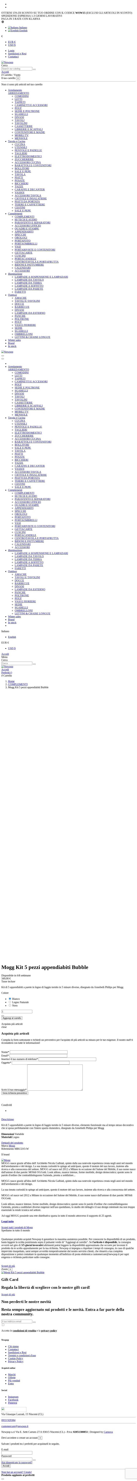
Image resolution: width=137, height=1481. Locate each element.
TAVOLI (19, 120)
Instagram (13, 1396)
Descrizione (7, 1119)
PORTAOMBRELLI (26, 243)
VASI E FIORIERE (25, 325)
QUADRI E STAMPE (27, 228)
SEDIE (18, 328)
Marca (4, 1145)
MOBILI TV (22, 135)
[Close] (2, 358)
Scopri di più (8, 1265)
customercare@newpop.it (14, 1426)
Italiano (23, 27)
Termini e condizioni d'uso (22, 1355)
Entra (11, 1383)
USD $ (12, 45)
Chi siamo (13, 1346)
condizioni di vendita (24, 1330)
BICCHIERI (21, 183)
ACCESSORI (22, 270)
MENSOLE (21, 138)
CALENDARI (23, 267)
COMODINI (22, 96)
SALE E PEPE (23, 171)
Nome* (5, 1052)
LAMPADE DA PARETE (29, 288)
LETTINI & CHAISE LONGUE (32, 337)
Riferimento (8, 1148)
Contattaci (13, 56)
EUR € (12, 41)
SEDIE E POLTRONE (27, 111)
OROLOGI (21, 237)
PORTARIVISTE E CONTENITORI (35, 249)
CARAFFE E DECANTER (30, 189)
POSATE (20, 180)
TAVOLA (20, 174)
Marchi (12, 1374)
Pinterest (12, 1402)
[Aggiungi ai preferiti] (2, 1015)
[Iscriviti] (34, 1322)
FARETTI (20, 291)
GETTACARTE (23, 252)
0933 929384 (8, 1420)
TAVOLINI (21, 123)
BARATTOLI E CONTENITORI (33, 165)
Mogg (12, 1145)
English (23, 30)
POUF (18, 108)
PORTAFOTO (23, 240)
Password (6, 1456)
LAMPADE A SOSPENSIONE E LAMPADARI (41, 276)
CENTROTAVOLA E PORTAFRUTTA (37, 261)
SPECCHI (20, 234)
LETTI (18, 99)
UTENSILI (21, 147)
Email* (5, 1055)
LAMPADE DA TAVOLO (29, 279)
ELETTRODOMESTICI (28, 156)
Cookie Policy (15, 1358)
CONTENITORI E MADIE (30, 132)
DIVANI (19, 117)
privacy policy (49, 1330)
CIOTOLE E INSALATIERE (31, 198)
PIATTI (19, 177)
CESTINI (20, 207)
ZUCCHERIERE (24, 159)
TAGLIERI (21, 153)
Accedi (5, 654)
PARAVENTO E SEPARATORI (32, 222)
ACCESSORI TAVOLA (28, 195)
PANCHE (20, 316)
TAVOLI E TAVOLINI (27, 301)
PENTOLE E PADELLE (28, 150)
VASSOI (19, 192)
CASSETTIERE (24, 126)
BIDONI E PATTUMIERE (29, 264)
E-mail (4, 1449)
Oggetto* (6, 1062)
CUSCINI (20, 255)
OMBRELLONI (24, 334)
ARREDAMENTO (18, 93)
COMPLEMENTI (24, 216)
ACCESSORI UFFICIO (28, 225)
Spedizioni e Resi (17, 53)
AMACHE (21, 298)
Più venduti (14, 1380)
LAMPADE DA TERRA (28, 282)
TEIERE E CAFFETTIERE (30, 204)
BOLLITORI (22, 168)
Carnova (108, 1431)
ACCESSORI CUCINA (28, 162)
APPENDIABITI (24, 231)
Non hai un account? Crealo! (16, 1472)
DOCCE (19, 304)
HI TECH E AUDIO (26, 219)
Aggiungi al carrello (12, 1018)
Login (11, 50)
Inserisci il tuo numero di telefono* (20, 1059)
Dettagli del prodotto (12, 1142)
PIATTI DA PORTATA (27, 201)
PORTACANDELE (25, 258)
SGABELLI (21, 114)
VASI (18, 246)
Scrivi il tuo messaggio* (14, 1089)
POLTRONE (22, 319)
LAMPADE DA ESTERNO (30, 313)
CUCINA (20, 144)
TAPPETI (20, 102)
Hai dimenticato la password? (16, 1462)
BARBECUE (22, 307)
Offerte (12, 1377)
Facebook (13, 1399)
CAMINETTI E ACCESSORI (31, 105)
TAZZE (19, 186)
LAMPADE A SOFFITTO (29, 285)
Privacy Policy (15, 1361)
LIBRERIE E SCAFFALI (29, 129)
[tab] (68, 1119)
